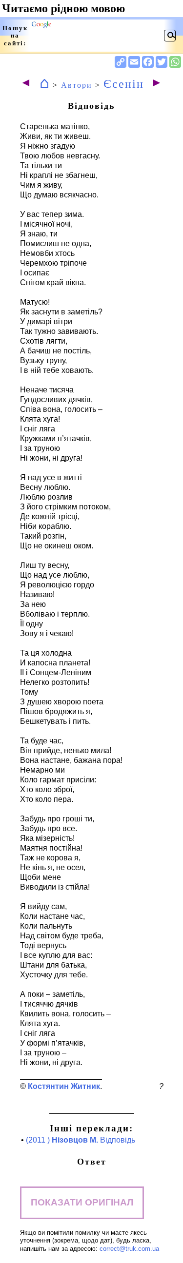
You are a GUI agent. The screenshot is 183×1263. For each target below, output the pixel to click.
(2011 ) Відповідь (80, 1140)
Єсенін (123, 84)
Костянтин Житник (64, 1086)
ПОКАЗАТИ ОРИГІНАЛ (82, 1202)
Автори (76, 85)
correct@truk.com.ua (129, 1248)
